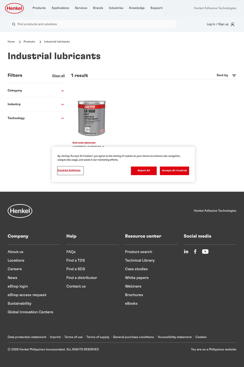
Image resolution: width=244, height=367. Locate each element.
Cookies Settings (69, 170)
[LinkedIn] (186, 251)
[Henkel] (20, 211)
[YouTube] (205, 251)
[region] (123, 164)
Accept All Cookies (174, 170)
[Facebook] (195, 251)
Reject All (144, 170)
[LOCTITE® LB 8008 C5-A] (91, 137)
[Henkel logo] (14, 8)
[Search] (15, 24)
